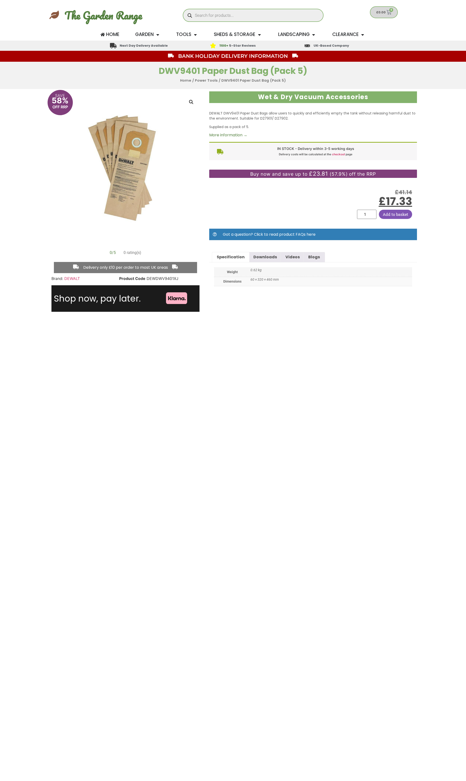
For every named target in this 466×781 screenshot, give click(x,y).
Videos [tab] (292, 257)
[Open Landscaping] (313, 34)
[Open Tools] (195, 34)
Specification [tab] (231, 257)
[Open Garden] (157, 34)
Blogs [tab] (314, 257)
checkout (338, 154)
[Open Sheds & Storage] (259, 34)
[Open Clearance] (363, 34)
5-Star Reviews (237, 45)
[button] (191, 102)
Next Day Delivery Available (144, 45)
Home (185, 80)
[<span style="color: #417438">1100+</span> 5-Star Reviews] (213, 45)
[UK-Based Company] (307, 45)
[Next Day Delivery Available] (113, 45)
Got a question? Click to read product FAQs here (269, 234)
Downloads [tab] (265, 257)
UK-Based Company (331, 45)
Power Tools (206, 80)
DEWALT (72, 278)
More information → (228, 135)
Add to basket (395, 214)
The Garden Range (103, 15)
